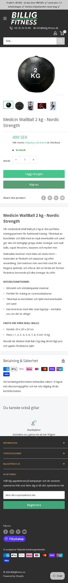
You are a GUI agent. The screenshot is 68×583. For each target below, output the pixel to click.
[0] (62, 33)
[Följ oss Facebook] (5, 531)
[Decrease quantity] (16, 159)
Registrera (34, 505)
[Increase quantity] (33, 159)
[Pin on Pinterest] (50, 197)
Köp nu (34, 184)
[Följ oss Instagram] (12, 531)
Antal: (6, 160)
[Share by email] (62, 197)
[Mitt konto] (55, 33)
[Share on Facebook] (43, 197)
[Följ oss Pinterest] (18, 531)
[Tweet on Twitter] (56, 197)
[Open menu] (5, 18)
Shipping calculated (35, 142)
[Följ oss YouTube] (24, 531)
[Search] (60, 41)
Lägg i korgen (34, 174)
